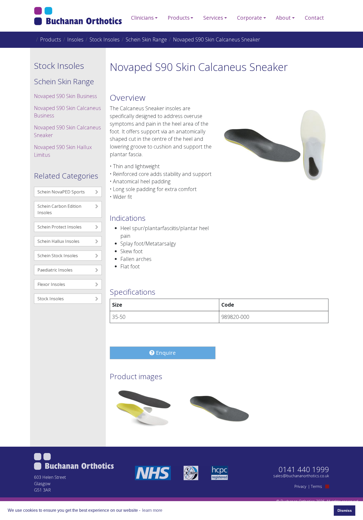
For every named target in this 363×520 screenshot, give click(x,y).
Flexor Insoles (51, 284)
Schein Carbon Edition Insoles (59, 209)
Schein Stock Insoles (57, 256)
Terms (316, 486)
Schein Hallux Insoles (58, 241)
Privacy (300, 486)
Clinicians (142, 17)
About (283, 17)
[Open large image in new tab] (144, 408)
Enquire (165, 352)
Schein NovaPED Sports (61, 192)
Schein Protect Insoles (59, 227)
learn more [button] (152, 510)
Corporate (249, 17)
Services (213, 17)
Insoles (75, 39)
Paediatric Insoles (55, 270)
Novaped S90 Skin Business (65, 96)
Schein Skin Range (146, 39)
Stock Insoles (105, 39)
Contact (314, 17)
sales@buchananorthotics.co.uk (301, 475)
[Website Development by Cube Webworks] (327, 486)
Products (178, 17)
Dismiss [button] (344, 510)
